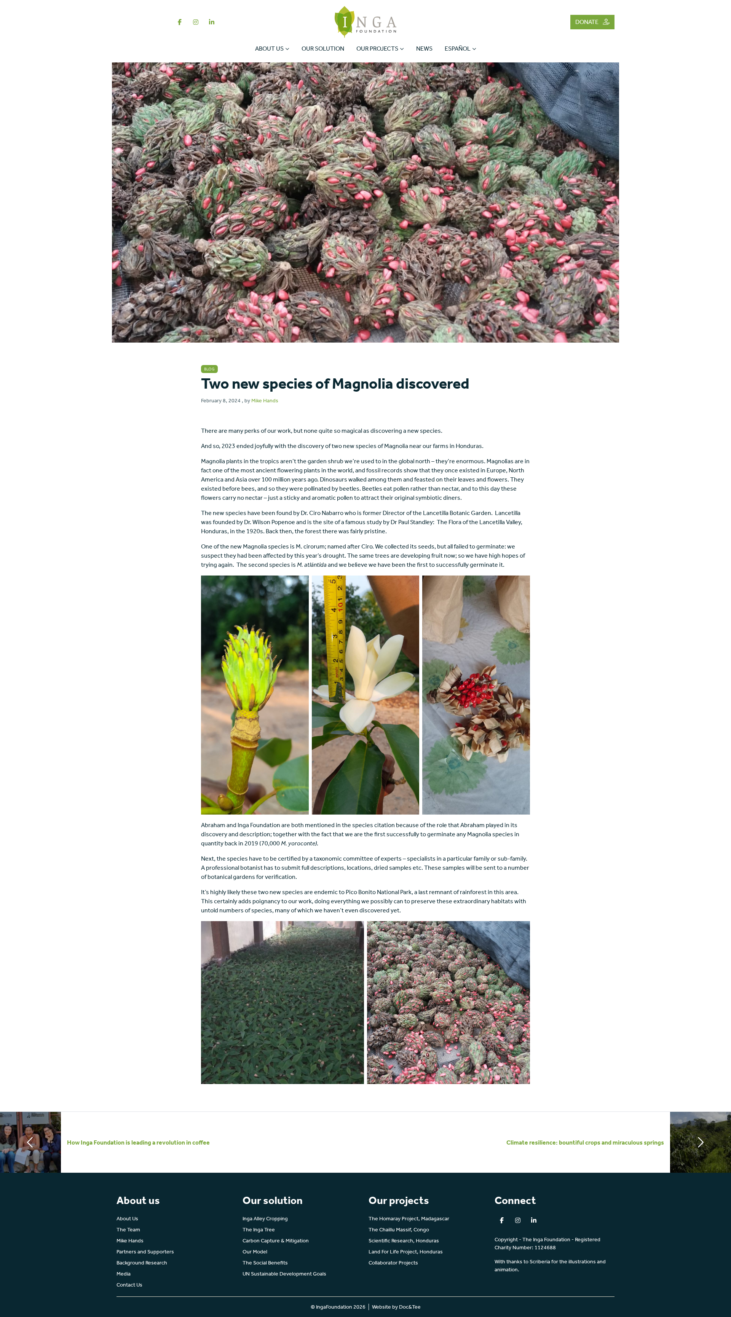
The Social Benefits (265, 1263)
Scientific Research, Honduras (404, 1240)
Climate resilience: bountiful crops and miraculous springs (585, 1142)
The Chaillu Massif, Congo (399, 1229)
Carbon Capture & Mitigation (276, 1240)
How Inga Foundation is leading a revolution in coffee (138, 1142)
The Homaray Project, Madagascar (409, 1218)
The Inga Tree (259, 1229)
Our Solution (323, 48)
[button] (179, 22)
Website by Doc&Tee (396, 1307)
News (424, 48)
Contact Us (129, 1285)
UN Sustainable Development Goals (284, 1274)
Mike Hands (264, 400)
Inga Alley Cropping (265, 1218)
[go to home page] (366, 21)
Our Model (255, 1251)
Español (458, 48)
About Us (269, 48)
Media (124, 1274)
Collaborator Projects (393, 1263)
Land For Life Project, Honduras (406, 1251)
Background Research (142, 1263)
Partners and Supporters (145, 1251)
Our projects (377, 48)
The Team (128, 1229)
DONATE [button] (587, 22)
